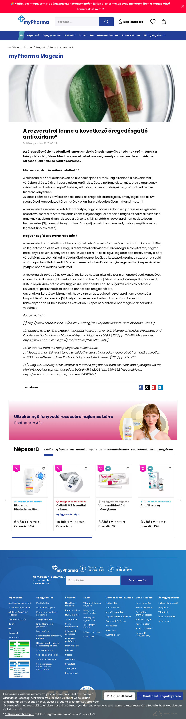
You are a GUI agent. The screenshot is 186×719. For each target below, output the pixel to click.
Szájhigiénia (71, 668)
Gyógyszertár (44, 597)
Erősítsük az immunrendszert (144, 613)
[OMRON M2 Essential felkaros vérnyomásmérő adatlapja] (71, 498)
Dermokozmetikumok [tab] (114, 449)
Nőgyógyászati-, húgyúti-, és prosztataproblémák (48, 644)
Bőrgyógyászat (43, 631)
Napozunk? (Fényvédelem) (143, 634)
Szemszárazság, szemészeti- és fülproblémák (44, 667)
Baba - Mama (144, 597)
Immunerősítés (72, 610)
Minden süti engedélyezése (162, 696)
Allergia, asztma (44, 619)
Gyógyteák (70, 664)
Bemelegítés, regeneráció (89, 619)
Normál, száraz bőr (114, 612)
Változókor (70, 659)
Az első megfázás (144, 607)
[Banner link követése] (93, 420)
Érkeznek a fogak (143, 619)
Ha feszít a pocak (144, 628)
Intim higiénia (72, 645)
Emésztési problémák (70, 640)
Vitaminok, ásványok (46, 659)
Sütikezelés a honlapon (19, 714)
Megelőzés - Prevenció (71, 604)
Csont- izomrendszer (71, 625)
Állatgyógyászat (168, 597)
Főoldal (28, 47)
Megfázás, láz (42, 603)
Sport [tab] (93, 449)
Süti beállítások (122, 696)
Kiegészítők (88, 636)
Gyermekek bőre (113, 635)
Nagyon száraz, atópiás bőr (119, 616)
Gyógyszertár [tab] (64, 449)
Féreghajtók (163, 607)
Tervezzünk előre (143, 603)
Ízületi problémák (166, 616)
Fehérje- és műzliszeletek (89, 611)
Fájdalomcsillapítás (45, 607)
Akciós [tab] (48, 449)
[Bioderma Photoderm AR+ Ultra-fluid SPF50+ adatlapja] (29, 498)
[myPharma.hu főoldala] (33, 20)
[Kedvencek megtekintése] (153, 21)
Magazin (41, 47)
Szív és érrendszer (44, 650)
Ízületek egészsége (92, 632)
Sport (86, 597)
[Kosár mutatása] (163, 21)
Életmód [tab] (81, 449)
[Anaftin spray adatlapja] (156, 498)
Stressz (68, 655)
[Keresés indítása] (106, 21)
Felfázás (69, 650)
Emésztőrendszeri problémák (44, 625)
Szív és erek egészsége (70, 632)
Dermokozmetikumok (61, 47)
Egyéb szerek (164, 621)
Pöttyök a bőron (143, 624)
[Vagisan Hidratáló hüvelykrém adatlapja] (114, 498)
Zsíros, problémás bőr (116, 621)
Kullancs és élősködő (168, 603)
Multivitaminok (72, 615)
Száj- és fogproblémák (47, 655)
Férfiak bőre (111, 630)
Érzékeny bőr (111, 603)
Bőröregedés (111, 625)
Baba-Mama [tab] (139, 449)
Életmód (70, 597)
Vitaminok (163, 612)
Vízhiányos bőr (113, 607)
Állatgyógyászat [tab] (161, 449)
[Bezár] (182, 6)
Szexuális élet (71, 673)
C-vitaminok (71, 619)
